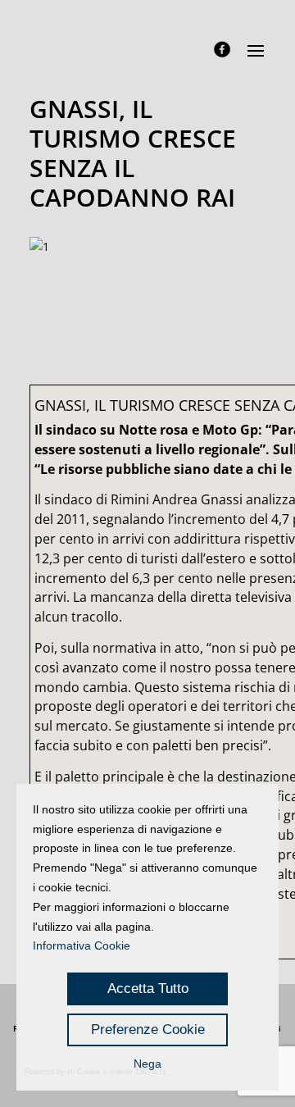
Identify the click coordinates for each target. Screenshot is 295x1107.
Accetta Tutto (147, 988)
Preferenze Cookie (148, 1029)
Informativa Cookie (81, 945)
